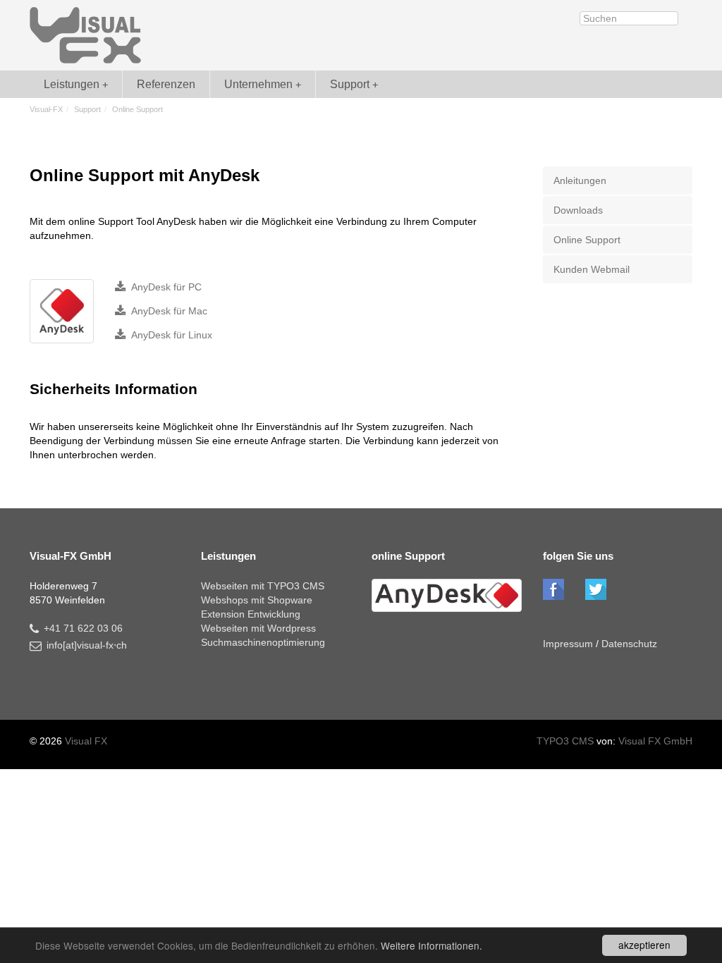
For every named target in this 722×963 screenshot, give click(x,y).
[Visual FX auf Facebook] (553, 589)
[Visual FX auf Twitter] (595, 589)
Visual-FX (46, 109)
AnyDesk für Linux (171, 335)
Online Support (586, 239)
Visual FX (86, 741)
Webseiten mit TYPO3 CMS (262, 585)
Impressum (568, 643)
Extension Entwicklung (250, 614)
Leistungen (71, 84)
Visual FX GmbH (655, 741)
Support (349, 84)
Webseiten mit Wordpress (258, 628)
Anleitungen (579, 180)
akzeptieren (644, 945)
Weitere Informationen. (431, 945)
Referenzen (166, 84)
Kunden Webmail (591, 269)
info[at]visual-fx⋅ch (87, 645)
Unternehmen (258, 84)
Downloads (578, 210)
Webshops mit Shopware (256, 600)
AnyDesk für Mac (169, 311)
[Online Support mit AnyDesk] (62, 311)
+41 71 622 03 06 (83, 628)
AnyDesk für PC (166, 287)
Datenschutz (629, 643)
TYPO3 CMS (566, 741)
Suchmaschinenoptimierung (263, 642)
